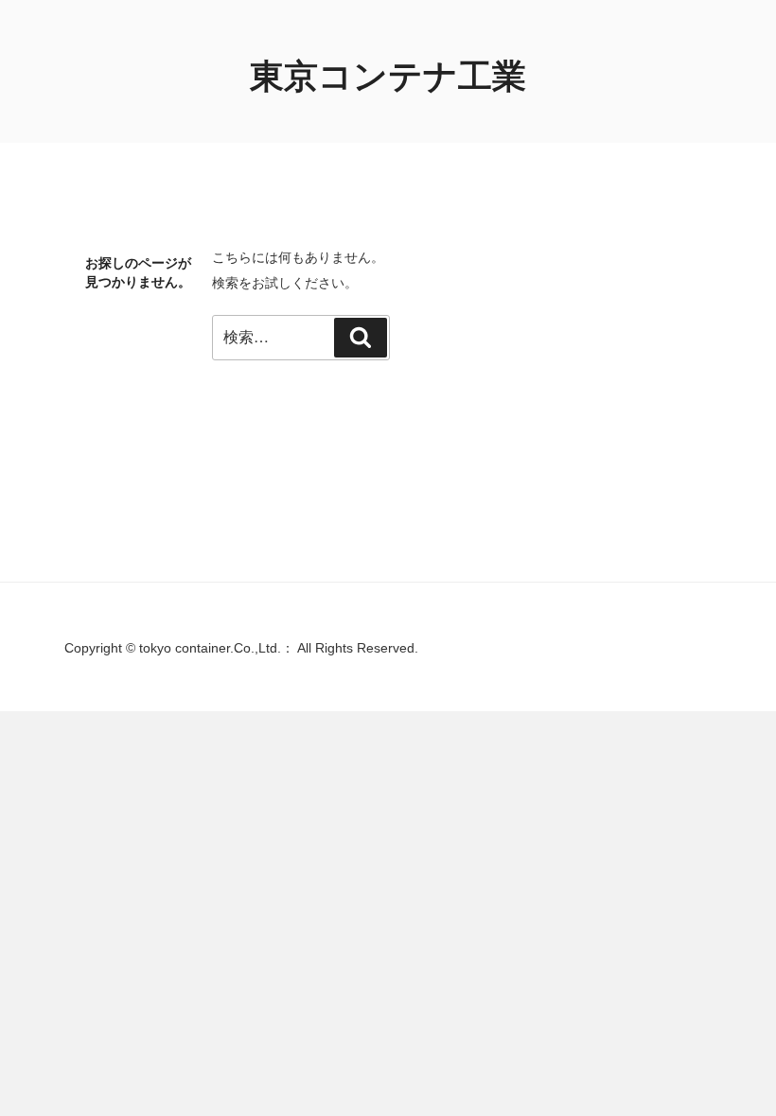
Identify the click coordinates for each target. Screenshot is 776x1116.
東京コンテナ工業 (388, 76)
